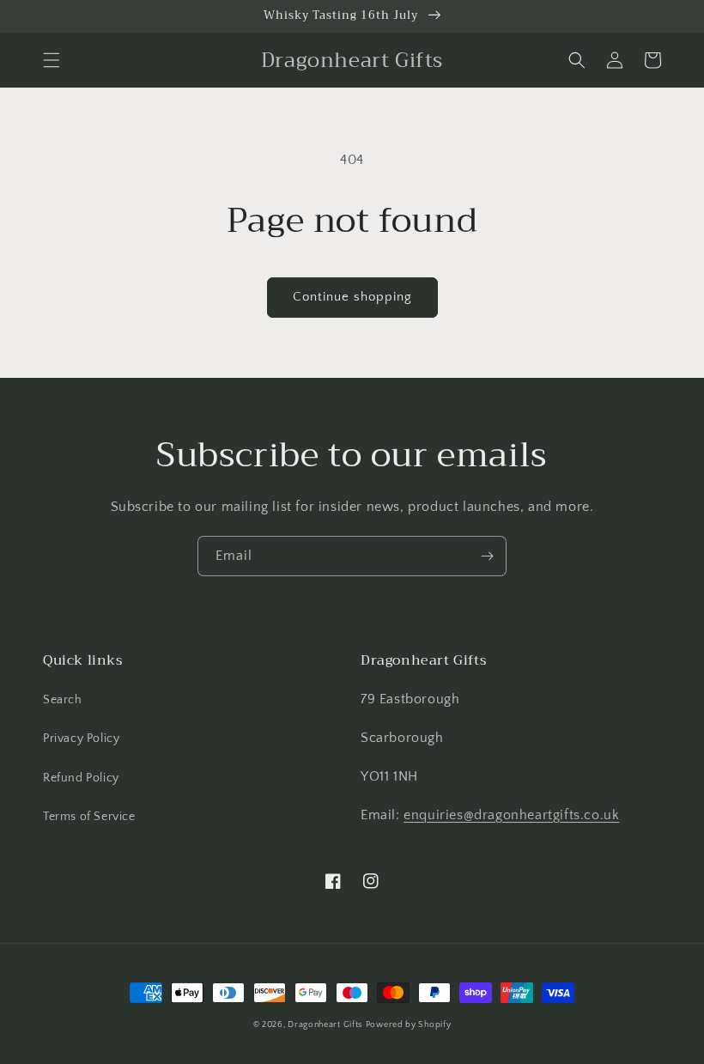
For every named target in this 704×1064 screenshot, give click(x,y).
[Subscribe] (487, 556)
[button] (51, 60)
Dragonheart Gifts (325, 1025)
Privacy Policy (81, 738)
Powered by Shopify (409, 1025)
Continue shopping (352, 296)
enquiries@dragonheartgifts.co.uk (511, 815)
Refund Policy (81, 778)
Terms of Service (89, 817)
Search (62, 700)
